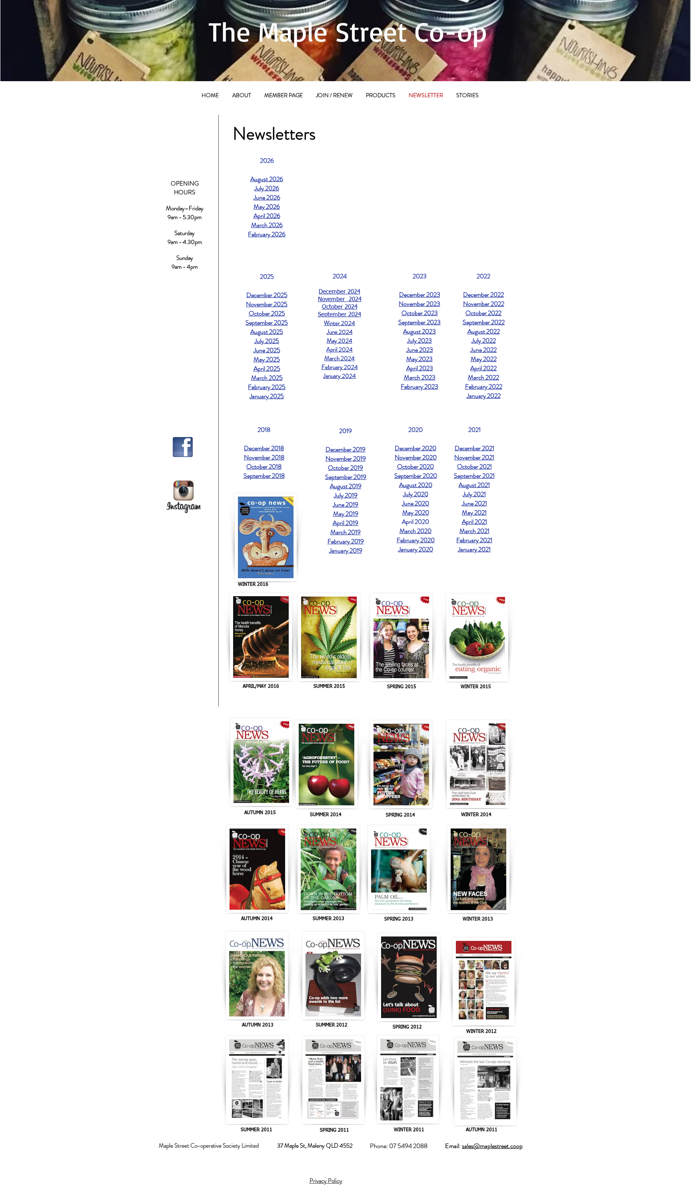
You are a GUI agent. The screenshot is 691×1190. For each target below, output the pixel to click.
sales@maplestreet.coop (492, 1145)
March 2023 (419, 377)
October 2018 (264, 466)
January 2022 (484, 395)
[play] (647, 88)
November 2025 (267, 304)
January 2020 (415, 549)
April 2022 (483, 368)
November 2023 (419, 303)
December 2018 (264, 448)
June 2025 (267, 350)
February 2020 (416, 540)
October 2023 (419, 312)
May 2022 (484, 358)
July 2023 (419, 340)
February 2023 (419, 386)
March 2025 (267, 377)
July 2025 (266, 340)
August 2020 (415, 484)
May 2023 (419, 358)
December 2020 (415, 448)
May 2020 (415, 512)
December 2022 (483, 294)
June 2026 (267, 197)
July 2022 (483, 340)
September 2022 (484, 322)
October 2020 (415, 466)
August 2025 (266, 331)
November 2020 (416, 457)
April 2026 (267, 215)
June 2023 (419, 349)
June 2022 (483, 349)
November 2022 (483, 303)
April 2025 (267, 368)
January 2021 (474, 549)
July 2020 (415, 494)
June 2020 (415, 503)
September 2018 (264, 475)
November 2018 (264, 457)
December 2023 (419, 294)
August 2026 (266, 179)
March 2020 (415, 530)
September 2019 (345, 476)
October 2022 (483, 312)
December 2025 (267, 294)
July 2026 (266, 188)
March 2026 (267, 225)
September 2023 (419, 322)
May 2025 (267, 359)
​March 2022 (483, 377)
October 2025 (267, 313)
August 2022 (483, 331)
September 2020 (415, 475)
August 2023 (419, 331)
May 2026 (267, 206)
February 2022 (483, 386)
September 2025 (267, 322)
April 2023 (419, 368)
